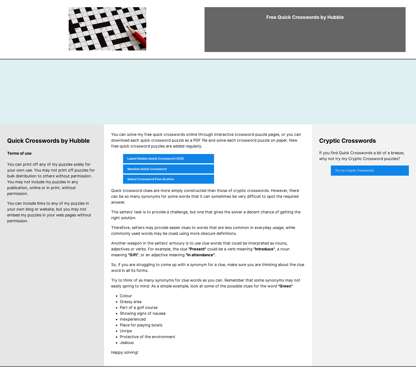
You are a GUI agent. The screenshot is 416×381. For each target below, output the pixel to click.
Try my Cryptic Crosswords (354, 170)
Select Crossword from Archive (150, 179)
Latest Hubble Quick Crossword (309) (155, 158)
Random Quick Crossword (147, 169)
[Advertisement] (208, 92)
